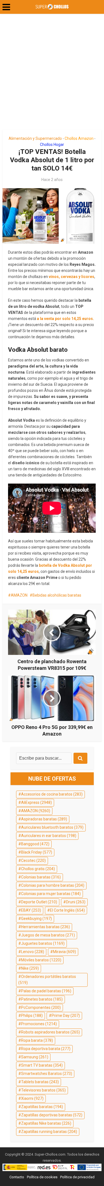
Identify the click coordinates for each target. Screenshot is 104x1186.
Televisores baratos (43, 1090)
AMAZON (19, 595)
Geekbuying (36, 918)
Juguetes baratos (43, 943)
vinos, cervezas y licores (71, 276)
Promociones (39, 1024)
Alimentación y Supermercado (35, 138)
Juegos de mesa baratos (48, 935)
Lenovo (32, 951)
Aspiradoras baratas (44, 819)
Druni (75, 902)
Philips (32, 1015)
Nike (30, 968)
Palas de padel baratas (46, 991)
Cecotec (33, 860)
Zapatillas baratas (42, 1106)
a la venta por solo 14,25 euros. (65, 318)
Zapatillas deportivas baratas (51, 1115)
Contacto (16, 1177)
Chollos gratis (38, 869)
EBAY (31, 910)
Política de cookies (42, 1177)
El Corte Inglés (67, 910)
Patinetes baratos (42, 999)
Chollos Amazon (79, 138)
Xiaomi (32, 1098)
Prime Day (66, 1015)
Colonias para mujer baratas (51, 893)
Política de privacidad (77, 1177)
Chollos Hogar (52, 144)
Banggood (35, 844)
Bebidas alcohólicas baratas (56, 595)
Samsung (34, 1057)
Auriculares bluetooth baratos (52, 827)
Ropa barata (37, 1040)
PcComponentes (41, 1007)
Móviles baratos (41, 960)
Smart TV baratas (42, 1065)
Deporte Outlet (39, 902)
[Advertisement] (52, 74)
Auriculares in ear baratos (48, 835)
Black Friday (36, 852)
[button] (6, 7)
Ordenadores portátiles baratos (47, 979)
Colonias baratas (41, 877)
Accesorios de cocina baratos (52, 794)
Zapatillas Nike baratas (46, 1123)
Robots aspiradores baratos (50, 1032)
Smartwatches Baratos (46, 1073)
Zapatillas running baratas (49, 1131)
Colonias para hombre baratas (52, 885)
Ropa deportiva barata (45, 1048)
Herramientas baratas (45, 927)
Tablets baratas (40, 1082)
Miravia (64, 951)
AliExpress (36, 802)
